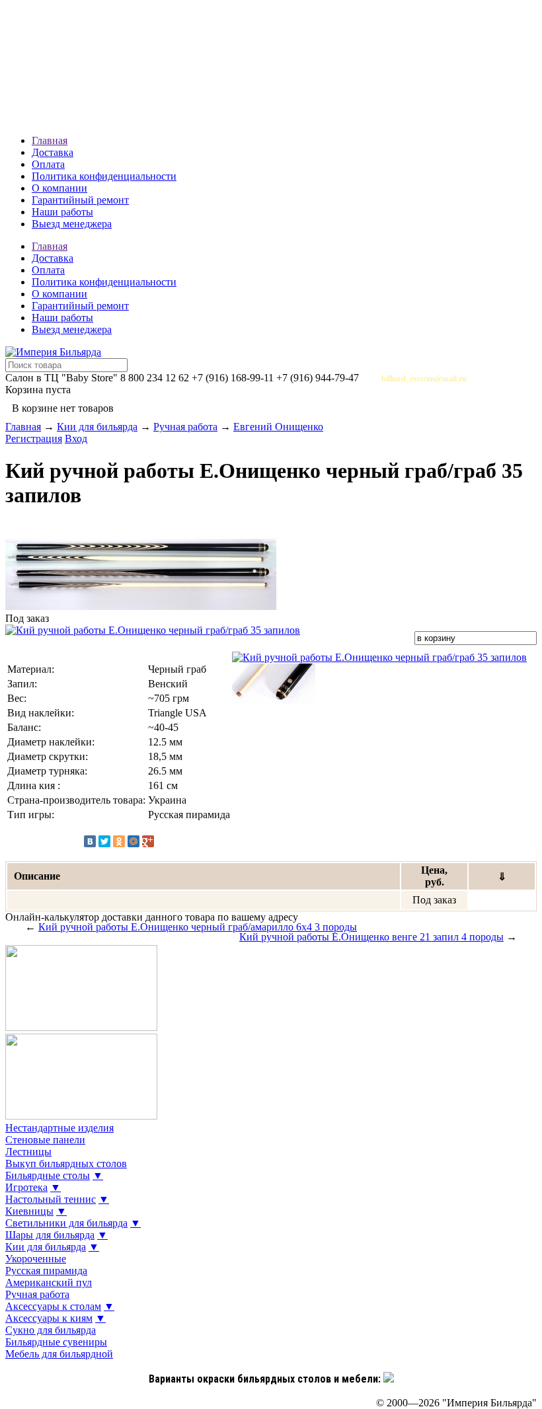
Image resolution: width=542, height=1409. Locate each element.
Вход (76, 438)
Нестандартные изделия (59, 1127)
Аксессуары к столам (53, 1306)
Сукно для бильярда (50, 1330)
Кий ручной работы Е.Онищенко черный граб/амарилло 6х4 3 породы (197, 927)
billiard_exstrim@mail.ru (424, 378)
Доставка (52, 152)
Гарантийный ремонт (80, 200)
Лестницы (28, 1151)
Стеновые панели (45, 1139)
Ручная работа (185, 426)
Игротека (26, 1187)
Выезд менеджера (72, 223)
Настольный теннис (50, 1199)
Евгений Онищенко (278, 426)
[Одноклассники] (119, 841)
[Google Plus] (148, 841)
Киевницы (29, 1211)
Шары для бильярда (50, 1234)
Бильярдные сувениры (56, 1342)
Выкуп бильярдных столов (66, 1163)
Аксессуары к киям (49, 1318)
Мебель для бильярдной (59, 1353)
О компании (59, 188)
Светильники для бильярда (66, 1223)
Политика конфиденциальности (104, 176)
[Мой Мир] (133, 841)
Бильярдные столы (47, 1175)
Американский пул (48, 1282)
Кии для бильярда (97, 426)
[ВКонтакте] (90, 841)
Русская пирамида (46, 1270)
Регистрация (33, 438)
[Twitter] (104, 841)
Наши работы (62, 211)
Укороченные (35, 1258)
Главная (49, 140)
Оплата (48, 164)
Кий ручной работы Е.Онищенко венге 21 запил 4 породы (371, 936)
